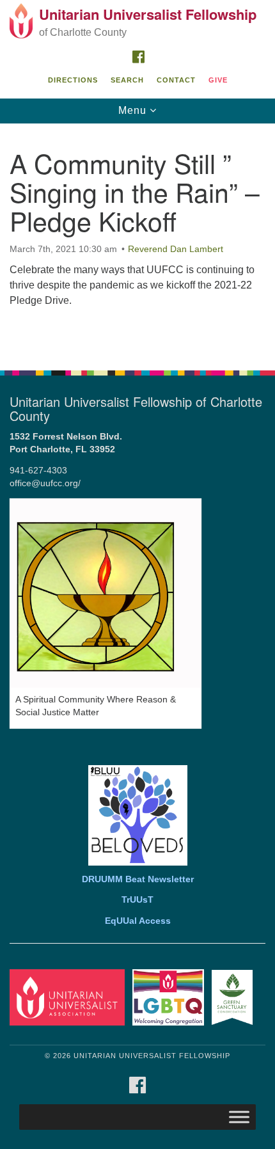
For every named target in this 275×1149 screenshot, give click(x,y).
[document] (137, 239)
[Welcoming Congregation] (170, 997)
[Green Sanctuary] (235, 997)
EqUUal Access (138, 921)
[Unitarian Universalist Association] (70, 997)
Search (127, 80)
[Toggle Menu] (239, 1117)
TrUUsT (137, 900)
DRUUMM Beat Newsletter (138, 879)
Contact (176, 80)
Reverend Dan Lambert (175, 249)
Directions (73, 80)
